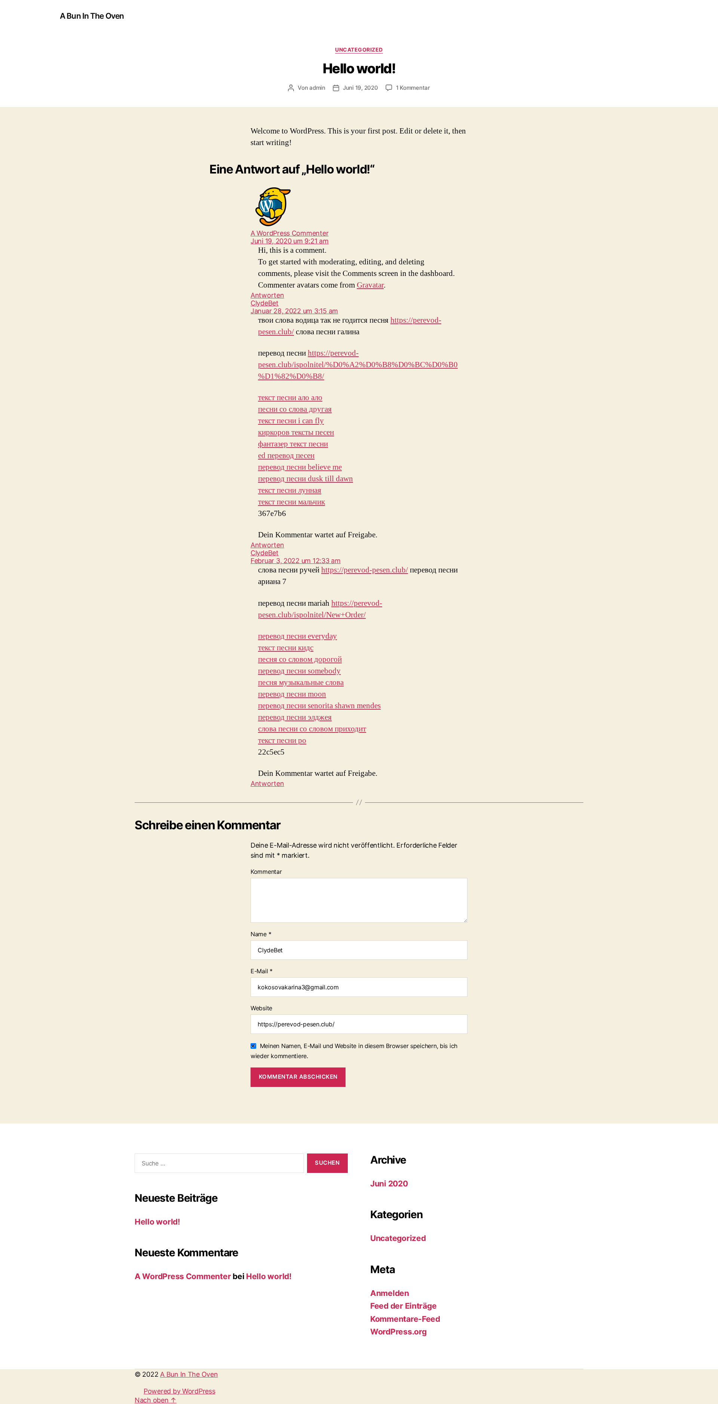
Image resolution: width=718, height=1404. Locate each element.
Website (261, 1008)
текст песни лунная (289, 490)
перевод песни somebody (299, 671)
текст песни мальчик (291, 502)
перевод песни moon (292, 694)
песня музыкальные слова (301, 683)
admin (317, 87)
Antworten (267, 295)
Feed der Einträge (403, 1306)
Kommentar (266, 871)
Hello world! (157, 1221)
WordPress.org (398, 1331)
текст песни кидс (285, 648)
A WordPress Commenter (183, 1276)
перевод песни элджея (295, 717)
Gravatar (370, 285)
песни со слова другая (295, 409)
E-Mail (262, 971)
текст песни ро (282, 740)
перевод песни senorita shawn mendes (319, 706)
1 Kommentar (413, 87)
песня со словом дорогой (300, 659)
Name (261, 934)
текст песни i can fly (291, 421)
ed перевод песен (286, 456)
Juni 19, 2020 (360, 87)
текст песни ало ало (290, 398)
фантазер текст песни (293, 444)
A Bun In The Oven (92, 16)
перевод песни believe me (300, 467)
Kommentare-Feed (405, 1319)
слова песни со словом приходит (312, 729)
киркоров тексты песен (296, 432)
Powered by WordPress (179, 1391)
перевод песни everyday (297, 636)
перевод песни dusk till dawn (305, 479)
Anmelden (389, 1293)
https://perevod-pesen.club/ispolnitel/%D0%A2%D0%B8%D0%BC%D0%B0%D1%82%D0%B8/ (358, 364)
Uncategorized (359, 49)
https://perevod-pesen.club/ (364, 570)
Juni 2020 (389, 1183)
